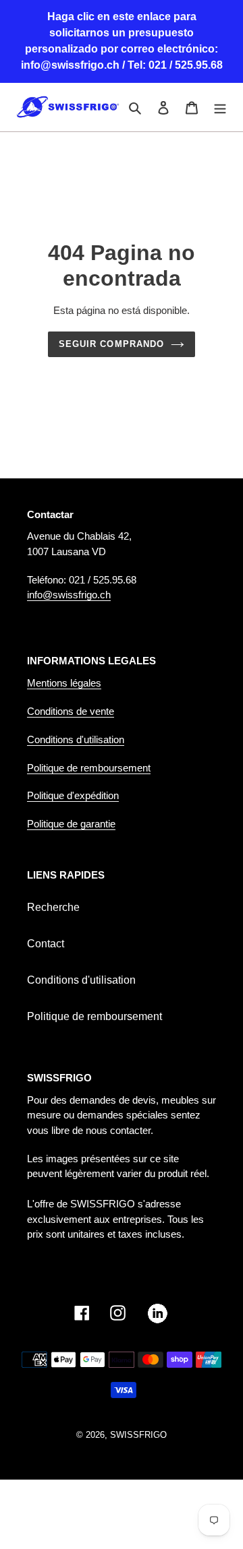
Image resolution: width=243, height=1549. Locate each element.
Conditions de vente (70, 711)
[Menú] (220, 107)
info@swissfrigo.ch (69, 594)
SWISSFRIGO (138, 1435)
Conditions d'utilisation (75, 739)
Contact (45, 943)
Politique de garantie (71, 823)
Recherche (53, 907)
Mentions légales (64, 683)
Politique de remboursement (89, 767)
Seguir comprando (111, 344)
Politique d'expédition (73, 795)
